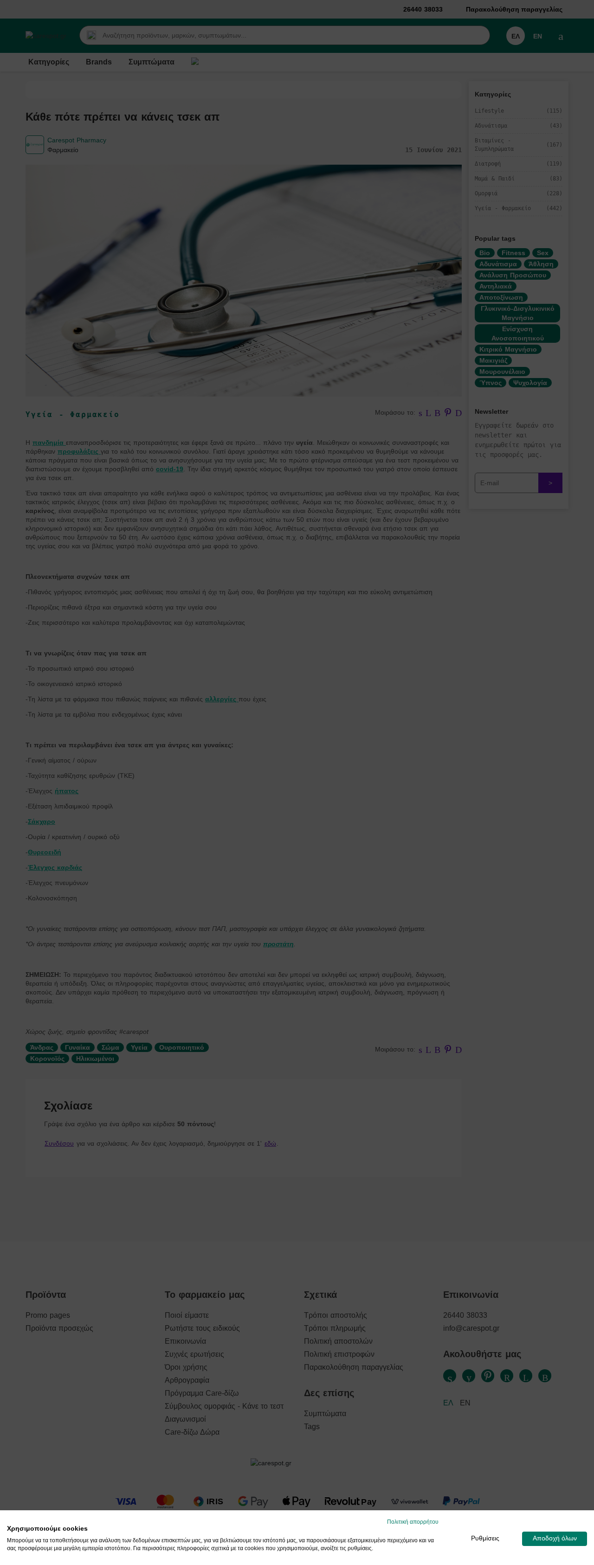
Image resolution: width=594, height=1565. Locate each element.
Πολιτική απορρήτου (413, 1522)
